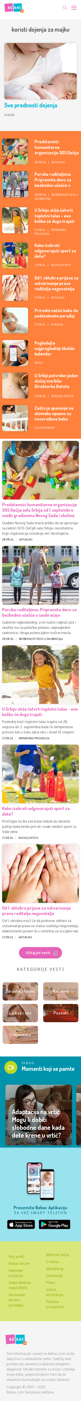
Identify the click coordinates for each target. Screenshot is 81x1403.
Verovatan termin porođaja (17, 1300)
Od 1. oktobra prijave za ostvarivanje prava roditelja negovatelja (56, 283)
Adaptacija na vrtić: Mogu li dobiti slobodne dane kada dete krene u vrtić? (38, 1123)
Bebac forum (19, 1263)
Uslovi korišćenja (54, 1292)
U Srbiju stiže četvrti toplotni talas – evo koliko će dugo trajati (55, 215)
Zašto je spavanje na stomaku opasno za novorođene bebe (54, 413)
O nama (52, 1261)
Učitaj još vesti (38, 953)
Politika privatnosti (55, 1304)
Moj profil (17, 1256)
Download (54, 1275)
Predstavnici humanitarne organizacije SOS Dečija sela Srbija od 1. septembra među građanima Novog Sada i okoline (39, 509)
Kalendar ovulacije (16, 1273)
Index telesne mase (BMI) (20, 1285)
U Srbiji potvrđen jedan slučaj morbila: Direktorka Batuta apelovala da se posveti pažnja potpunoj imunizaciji (57, 389)
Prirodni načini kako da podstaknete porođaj (56, 313)
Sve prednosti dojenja (30, 105)
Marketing (54, 1268)
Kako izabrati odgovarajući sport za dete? (55, 250)
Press (50, 1282)
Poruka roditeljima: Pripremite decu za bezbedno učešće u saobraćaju (53, 182)
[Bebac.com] (14, 7)
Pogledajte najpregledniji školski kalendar (55, 348)
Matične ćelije (57, 1254)
